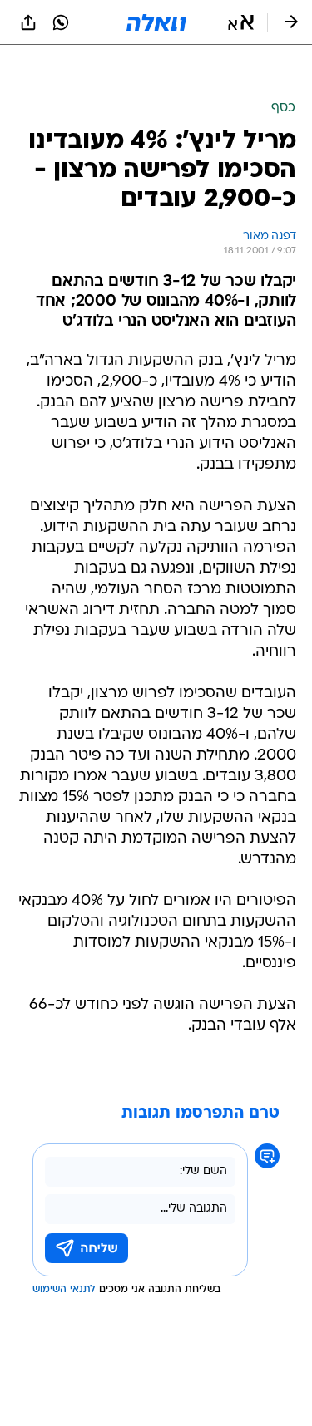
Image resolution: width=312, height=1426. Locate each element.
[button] (241, 22)
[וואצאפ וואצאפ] (60, 22)
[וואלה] (156, 22)
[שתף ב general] (28, 22)
